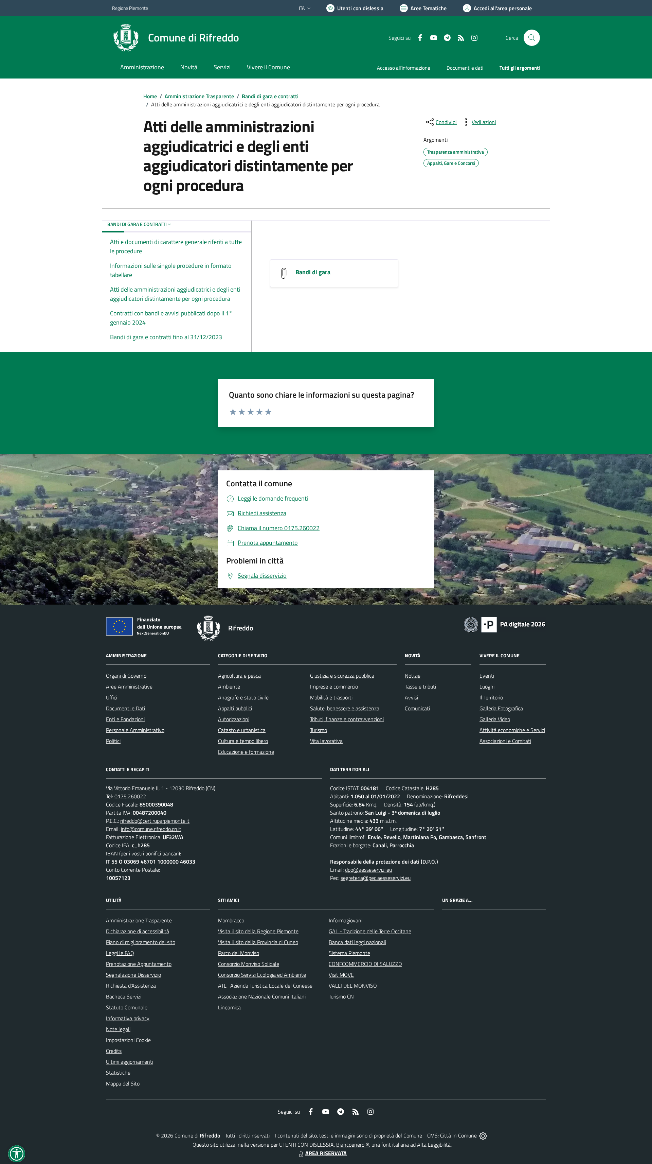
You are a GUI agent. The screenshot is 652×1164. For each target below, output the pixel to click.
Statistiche (118, 1073)
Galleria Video (494, 719)
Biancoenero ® (352, 1145)
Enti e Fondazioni (125, 719)
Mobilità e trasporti (331, 697)
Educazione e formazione (246, 752)
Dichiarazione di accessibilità (137, 931)
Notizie (412, 676)
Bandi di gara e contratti (270, 96)
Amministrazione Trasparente (199, 96)
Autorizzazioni (233, 719)
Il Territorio (491, 697)
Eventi (486, 676)
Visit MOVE (341, 975)
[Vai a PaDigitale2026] (504, 623)
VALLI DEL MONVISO (353, 985)
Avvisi (411, 697)
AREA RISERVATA (326, 1153)
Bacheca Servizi (123, 996)
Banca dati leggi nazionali (357, 942)
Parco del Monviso (238, 953)
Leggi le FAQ (120, 953)
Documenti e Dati (125, 708)
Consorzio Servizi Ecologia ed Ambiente (262, 975)
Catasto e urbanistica (242, 730)
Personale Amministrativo (135, 730)
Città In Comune (458, 1135)
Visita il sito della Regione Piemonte (258, 931)
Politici (113, 741)
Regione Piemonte (130, 8)
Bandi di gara (312, 272)
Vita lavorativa (326, 741)
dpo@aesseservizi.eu (368, 870)
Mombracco (231, 920)
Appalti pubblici (235, 708)
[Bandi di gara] (283, 272)
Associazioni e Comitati (505, 741)
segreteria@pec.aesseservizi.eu (376, 878)
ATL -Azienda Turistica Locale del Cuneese (265, 985)
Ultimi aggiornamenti (129, 1062)
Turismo (318, 730)
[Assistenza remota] (483, 1135)
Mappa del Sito (123, 1083)
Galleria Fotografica (501, 708)
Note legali (118, 1029)
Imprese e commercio (334, 686)
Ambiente (229, 686)
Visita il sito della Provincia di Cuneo (258, 942)
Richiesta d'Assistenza (131, 985)
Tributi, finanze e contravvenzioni (347, 719)
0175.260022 (130, 796)
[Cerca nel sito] (532, 38)
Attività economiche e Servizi (512, 730)
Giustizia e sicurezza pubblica (342, 676)
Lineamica (229, 1007)
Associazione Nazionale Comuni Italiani (262, 996)
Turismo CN (341, 996)
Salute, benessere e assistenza (344, 708)
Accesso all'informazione (403, 68)
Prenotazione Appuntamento (138, 964)
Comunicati (417, 708)
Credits (114, 1051)
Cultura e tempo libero (243, 741)
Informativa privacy (127, 1018)
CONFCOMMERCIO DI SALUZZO (365, 964)
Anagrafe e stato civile (243, 697)
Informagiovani (345, 920)
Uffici (111, 697)
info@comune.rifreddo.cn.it (151, 829)
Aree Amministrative (129, 686)
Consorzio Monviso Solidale (248, 964)
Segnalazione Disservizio (133, 975)
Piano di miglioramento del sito (140, 942)
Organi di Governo (126, 676)
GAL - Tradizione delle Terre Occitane (370, 931)
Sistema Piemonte (349, 953)
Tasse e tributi (420, 686)
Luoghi (486, 686)
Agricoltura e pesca (239, 676)
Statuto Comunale (126, 1007)
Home (150, 96)
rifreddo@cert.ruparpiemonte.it (154, 821)
